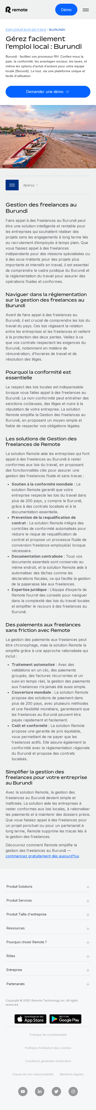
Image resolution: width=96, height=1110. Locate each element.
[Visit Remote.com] (21, 9)
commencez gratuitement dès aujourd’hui (42, 856)
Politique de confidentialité (48, 1034)
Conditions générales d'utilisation (48, 1061)
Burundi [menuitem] (57, 29)
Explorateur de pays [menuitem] (26, 29)
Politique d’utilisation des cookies (48, 1048)
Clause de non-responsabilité (32, 1074)
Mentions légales (72, 1074)
